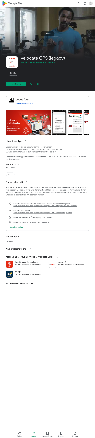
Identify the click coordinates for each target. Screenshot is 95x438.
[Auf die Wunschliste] (38, 84)
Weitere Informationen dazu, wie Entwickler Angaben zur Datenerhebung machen (42, 213)
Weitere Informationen (25, 103)
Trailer (47, 33)
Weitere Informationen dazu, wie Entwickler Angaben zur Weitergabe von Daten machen (45, 206)
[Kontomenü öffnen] (91, 3)
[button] (28, 122)
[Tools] (10, 174)
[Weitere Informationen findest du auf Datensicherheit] (26, 182)
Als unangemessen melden (19, 283)
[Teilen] (31, 84)
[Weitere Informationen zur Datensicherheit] (16, 227)
